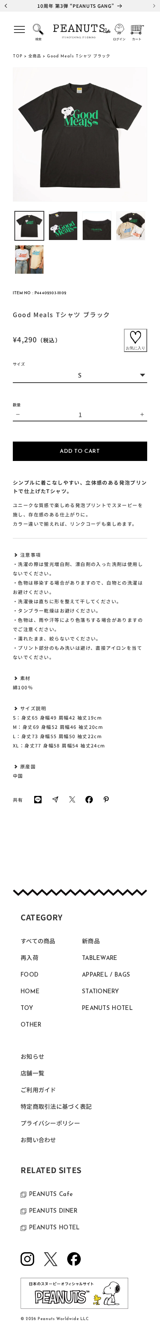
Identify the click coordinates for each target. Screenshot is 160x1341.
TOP (18, 56)
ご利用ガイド (38, 1091)
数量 (17, 404)
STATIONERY (100, 992)
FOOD (29, 975)
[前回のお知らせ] (6, 6)
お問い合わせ (38, 1141)
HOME (30, 992)
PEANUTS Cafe (51, 1195)
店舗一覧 (32, 1074)
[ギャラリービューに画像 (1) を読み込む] (29, 225)
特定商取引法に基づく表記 (56, 1107)
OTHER (31, 1025)
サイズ (19, 364)
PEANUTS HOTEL (107, 1008)
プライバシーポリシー (50, 1124)
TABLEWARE (100, 958)
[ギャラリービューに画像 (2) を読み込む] (63, 225)
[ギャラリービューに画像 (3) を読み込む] (96, 225)
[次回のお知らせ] (154, 6)
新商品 (91, 942)
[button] (19, 32)
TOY (27, 1008)
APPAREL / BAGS (106, 975)
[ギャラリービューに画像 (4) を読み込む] (130, 225)
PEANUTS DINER (53, 1211)
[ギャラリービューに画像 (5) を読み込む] (29, 259)
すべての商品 (38, 942)
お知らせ (32, 1057)
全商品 (34, 56)
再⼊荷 (29, 958)
